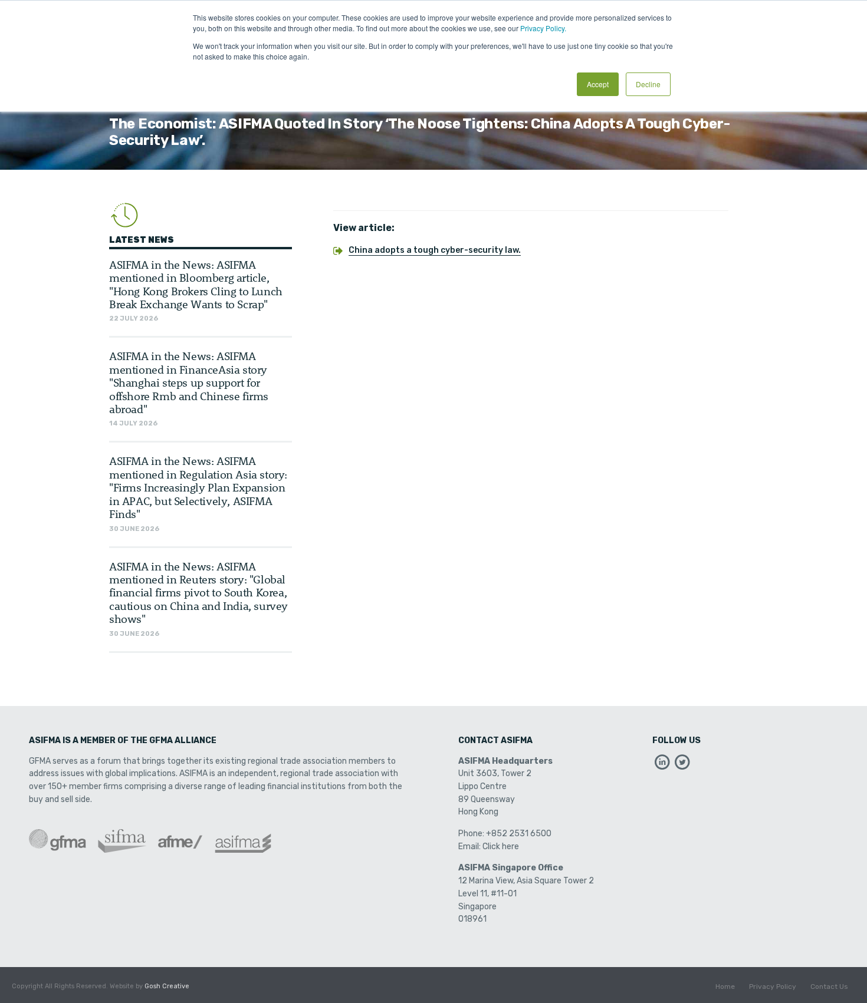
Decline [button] (648, 84)
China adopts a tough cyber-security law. (435, 250)
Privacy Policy (772, 986)
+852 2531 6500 (518, 834)
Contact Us (829, 986)
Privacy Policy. (543, 28)
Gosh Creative (166, 986)
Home (725, 986)
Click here (500, 847)
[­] (662, 765)
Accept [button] (598, 84)
